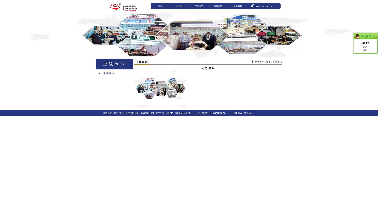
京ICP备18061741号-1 (185, 113)
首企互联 (248, 113)
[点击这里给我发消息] (365, 47)
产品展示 (199, 6)
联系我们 (237, 6)
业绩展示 (218, 6)
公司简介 (179, 6)
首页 (160, 6)
